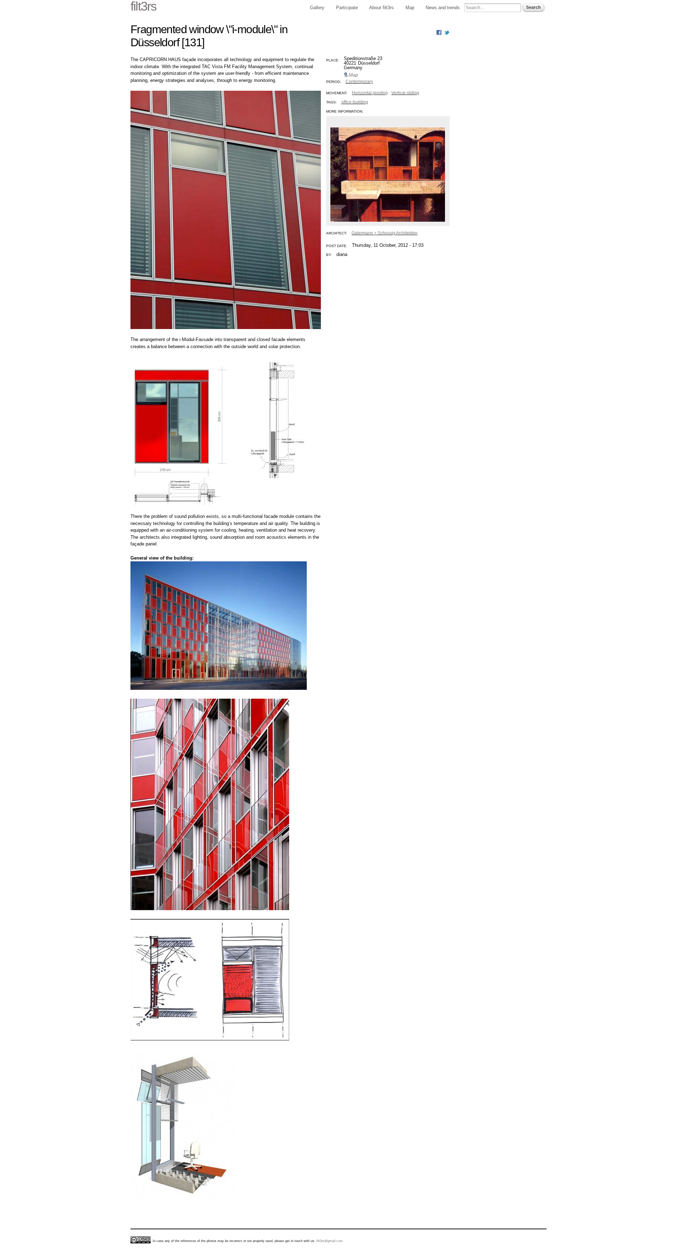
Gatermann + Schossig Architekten (384, 233)
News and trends (443, 7)
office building (354, 102)
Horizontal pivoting (370, 92)
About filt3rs (381, 7)
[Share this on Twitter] (447, 31)
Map (409, 7)
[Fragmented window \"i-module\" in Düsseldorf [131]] (225, 332)
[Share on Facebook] (439, 31)
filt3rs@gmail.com (329, 1241)
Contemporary (359, 81)
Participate (347, 7)
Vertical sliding (405, 92)
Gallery (317, 7)
